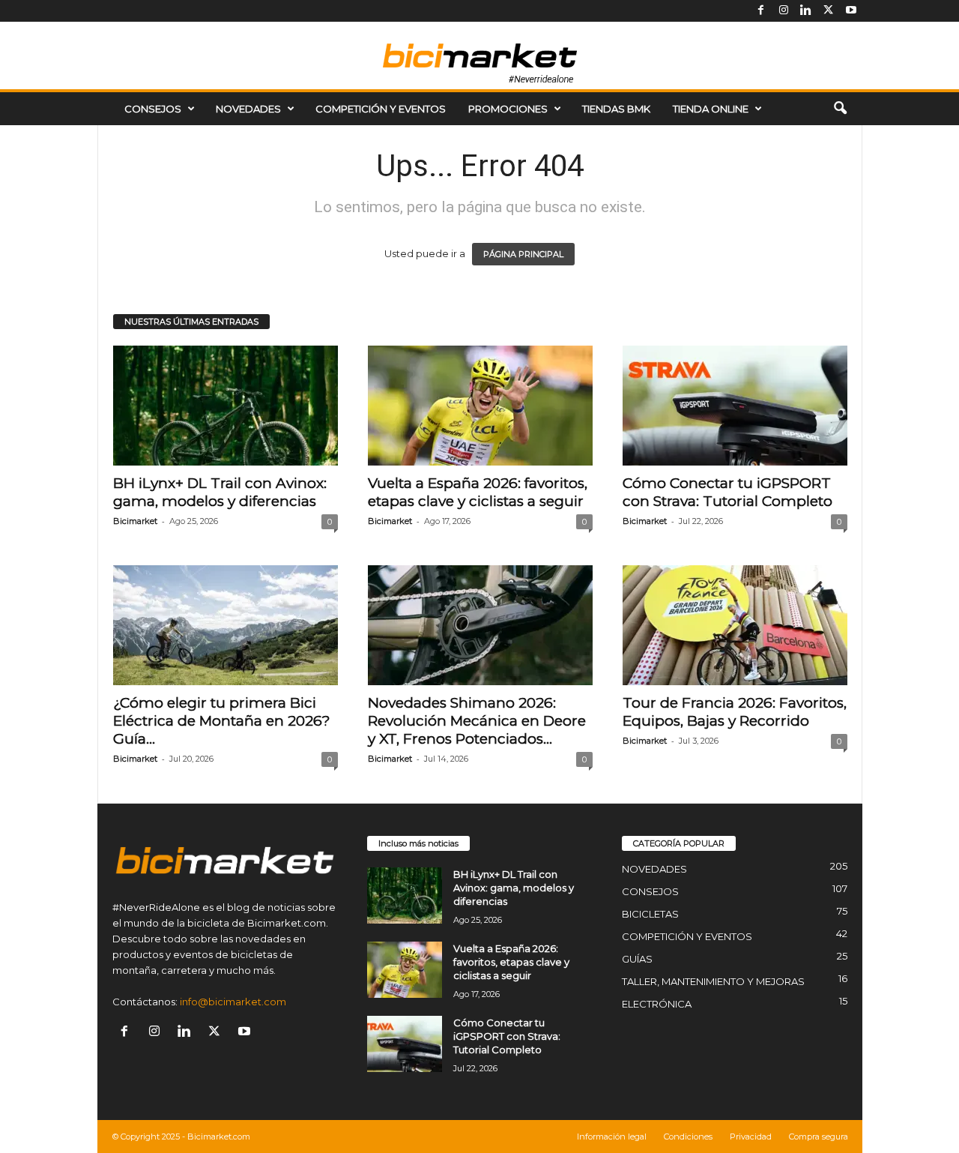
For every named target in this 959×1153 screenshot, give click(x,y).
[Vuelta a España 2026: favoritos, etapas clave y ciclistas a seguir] (480, 406)
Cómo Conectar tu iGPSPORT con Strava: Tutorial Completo (727, 492)
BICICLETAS (650, 914)
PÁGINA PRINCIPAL (523, 254)
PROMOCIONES (508, 109)
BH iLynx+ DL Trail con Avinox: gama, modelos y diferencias (220, 492)
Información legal (612, 1136)
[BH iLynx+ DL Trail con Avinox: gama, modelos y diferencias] (225, 406)
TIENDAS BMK (616, 109)
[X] (829, 11)
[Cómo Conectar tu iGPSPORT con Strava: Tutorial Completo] (735, 406)
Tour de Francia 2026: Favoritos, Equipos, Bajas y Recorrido (735, 711)
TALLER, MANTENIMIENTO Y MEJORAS (713, 981)
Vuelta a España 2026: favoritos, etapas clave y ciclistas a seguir (477, 492)
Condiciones (688, 1136)
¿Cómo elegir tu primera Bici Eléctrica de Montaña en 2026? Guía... (221, 720)
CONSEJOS (152, 109)
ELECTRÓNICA (657, 1004)
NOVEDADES (248, 109)
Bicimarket (135, 521)
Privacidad (751, 1136)
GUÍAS (637, 959)
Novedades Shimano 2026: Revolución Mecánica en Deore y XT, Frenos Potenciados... (477, 720)
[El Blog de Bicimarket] (479, 55)
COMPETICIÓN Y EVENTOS (380, 109)
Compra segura (818, 1136)
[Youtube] (851, 11)
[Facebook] (761, 11)
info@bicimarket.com (233, 1002)
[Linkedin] (806, 11)
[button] (839, 108)
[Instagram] (784, 11)
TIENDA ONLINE (710, 109)
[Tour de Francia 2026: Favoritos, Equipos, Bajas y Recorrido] (735, 625)
